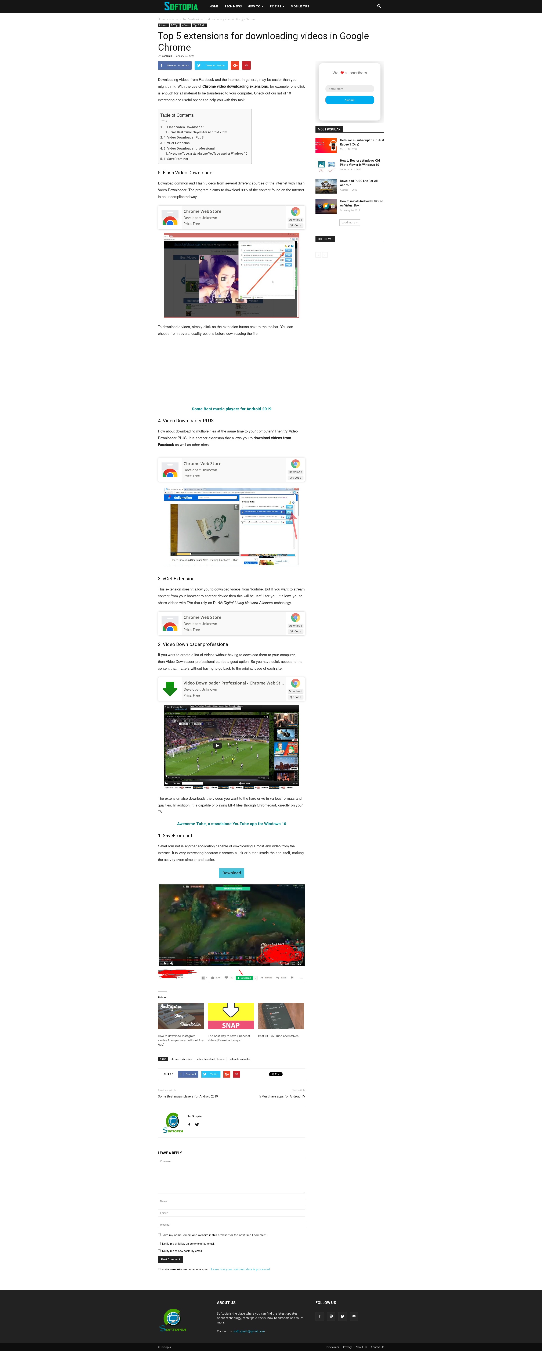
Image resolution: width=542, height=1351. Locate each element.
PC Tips (275, 6)
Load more (348, 222)
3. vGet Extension (177, 143)
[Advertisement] (231, 372)
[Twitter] (198, 1125)
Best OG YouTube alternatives (278, 1036)
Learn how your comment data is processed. (241, 1269)
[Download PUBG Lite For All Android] (326, 186)
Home (214, 6)
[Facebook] (190, 1125)
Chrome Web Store (202, 211)
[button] (379, 6)
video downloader (240, 1059)
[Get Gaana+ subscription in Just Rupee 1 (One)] (326, 145)
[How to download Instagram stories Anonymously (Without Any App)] (181, 1016)
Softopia (167, 55)
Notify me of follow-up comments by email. (188, 1243)
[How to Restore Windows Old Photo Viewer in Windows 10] (326, 165)
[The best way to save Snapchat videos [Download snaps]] (231, 1016)
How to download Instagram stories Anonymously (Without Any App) (181, 1040)
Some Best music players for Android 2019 (198, 132)
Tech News (233, 6)
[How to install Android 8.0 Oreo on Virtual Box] (326, 206)
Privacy (347, 1347)
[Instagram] (331, 1316)
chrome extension (181, 1059)
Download (295, 220)
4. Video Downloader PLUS (183, 137)
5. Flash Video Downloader (184, 127)
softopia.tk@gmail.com (249, 1331)
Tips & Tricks (199, 25)
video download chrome (211, 1059)
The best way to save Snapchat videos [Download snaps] (229, 1038)
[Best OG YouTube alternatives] (281, 1016)
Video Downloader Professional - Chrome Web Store (235, 683)
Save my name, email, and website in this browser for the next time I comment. (214, 1235)
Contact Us (377, 1347)
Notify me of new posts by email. (182, 1251)
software (186, 25)
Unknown (209, 217)
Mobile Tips (300, 6)
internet (174, 19)
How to (254, 6)
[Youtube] (354, 1316)
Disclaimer (332, 1347)
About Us (361, 1347)
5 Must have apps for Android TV (282, 1096)
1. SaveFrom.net (176, 159)
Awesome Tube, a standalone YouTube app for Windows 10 (208, 153)
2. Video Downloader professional (189, 148)
